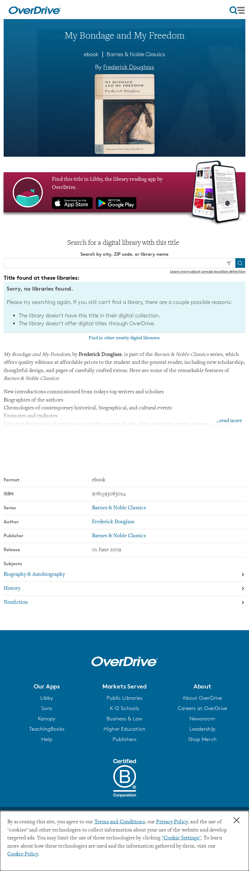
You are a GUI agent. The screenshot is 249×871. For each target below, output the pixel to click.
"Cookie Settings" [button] (181, 838)
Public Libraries (125, 698)
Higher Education (124, 729)
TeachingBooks (46, 729)
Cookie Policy (22, 854)
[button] (46, 686)
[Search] (240, 263)
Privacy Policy (172, 822)
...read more (229, 421)
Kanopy (47, 719)
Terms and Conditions (119, 822)
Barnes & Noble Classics (136, 54)
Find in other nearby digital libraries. (124, 338)
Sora (46, 708)
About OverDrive (202, 698)
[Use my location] (229, 263)
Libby (46, 698)
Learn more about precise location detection (207, 271)
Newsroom (202, 719)
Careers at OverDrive (202, 708)
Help (46, 739)
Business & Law (125, 719)
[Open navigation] (237, 10)
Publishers (124, 739)
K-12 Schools (124, 708)
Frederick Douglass (128, 66)
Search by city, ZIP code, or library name (124, 254)
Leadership (202, 729)
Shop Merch (202, 739)
